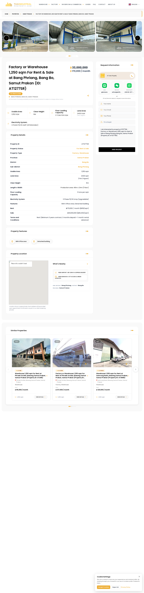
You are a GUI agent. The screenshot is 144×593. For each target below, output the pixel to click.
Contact (101, 4)
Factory (54, 4)
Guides (87, 4)
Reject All (115, 587)
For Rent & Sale (83, 148)
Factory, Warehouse (80, 153)
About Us (111, 4)
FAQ (94, 4)
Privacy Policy (125, 587)
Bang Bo (85, 162)
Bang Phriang (83, 167)
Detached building (43, 241)
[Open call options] (132, 75)
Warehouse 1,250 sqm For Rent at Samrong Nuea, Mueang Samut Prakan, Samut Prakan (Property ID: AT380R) (112, 375)
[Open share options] (88, 95)
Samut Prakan (27, 14)
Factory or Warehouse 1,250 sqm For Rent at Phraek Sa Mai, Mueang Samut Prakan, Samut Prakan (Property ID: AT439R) (71, 376)
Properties (15, 14)
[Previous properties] (8, 369)
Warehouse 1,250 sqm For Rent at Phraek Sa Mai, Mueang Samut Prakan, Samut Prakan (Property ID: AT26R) (30, 375)
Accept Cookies (103, 587)
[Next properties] (135, 369)
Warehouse (43, 4)
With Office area (21, 241)
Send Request (117, 149)
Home (6, 14)
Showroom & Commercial (72, 4)
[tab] (69, 406)
